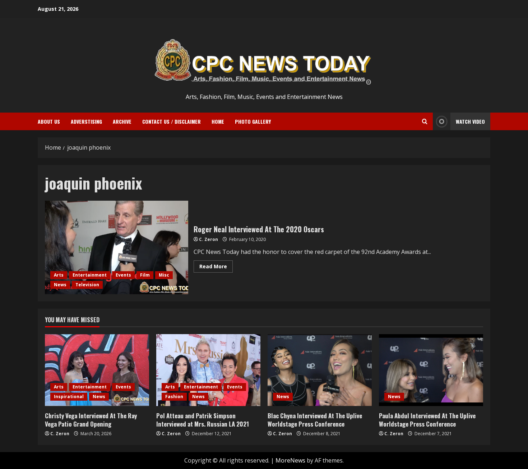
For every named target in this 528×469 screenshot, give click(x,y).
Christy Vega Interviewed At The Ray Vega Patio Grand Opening (91, 420)
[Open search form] (424, 121)
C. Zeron (208, 239)
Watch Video (470, 121)
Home (218, 121)
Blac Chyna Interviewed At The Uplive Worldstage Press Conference (315, 420)
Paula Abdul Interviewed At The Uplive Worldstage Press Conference (427, 420)
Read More (216, 268)
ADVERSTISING (86, 121)
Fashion (174, 396)
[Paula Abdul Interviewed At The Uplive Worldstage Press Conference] (431, 370)
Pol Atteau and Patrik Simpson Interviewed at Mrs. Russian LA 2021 (202, 420)
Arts (59, 275)
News (60, 285)
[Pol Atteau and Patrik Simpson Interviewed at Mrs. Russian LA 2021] (208, 370)
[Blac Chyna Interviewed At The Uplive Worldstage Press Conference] (320, 370)
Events (123, 275)
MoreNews (290, 460)
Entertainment (90, 275)
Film (145, 275)
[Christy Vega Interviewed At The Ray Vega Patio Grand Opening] (97, 370)
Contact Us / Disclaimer (171, 121)
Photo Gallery (253, 121)
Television (87, 285)
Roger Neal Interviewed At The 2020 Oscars (116, 247)
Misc (164, 275)
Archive (122, 121)
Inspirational (69, 396)
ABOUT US (49, 121)
